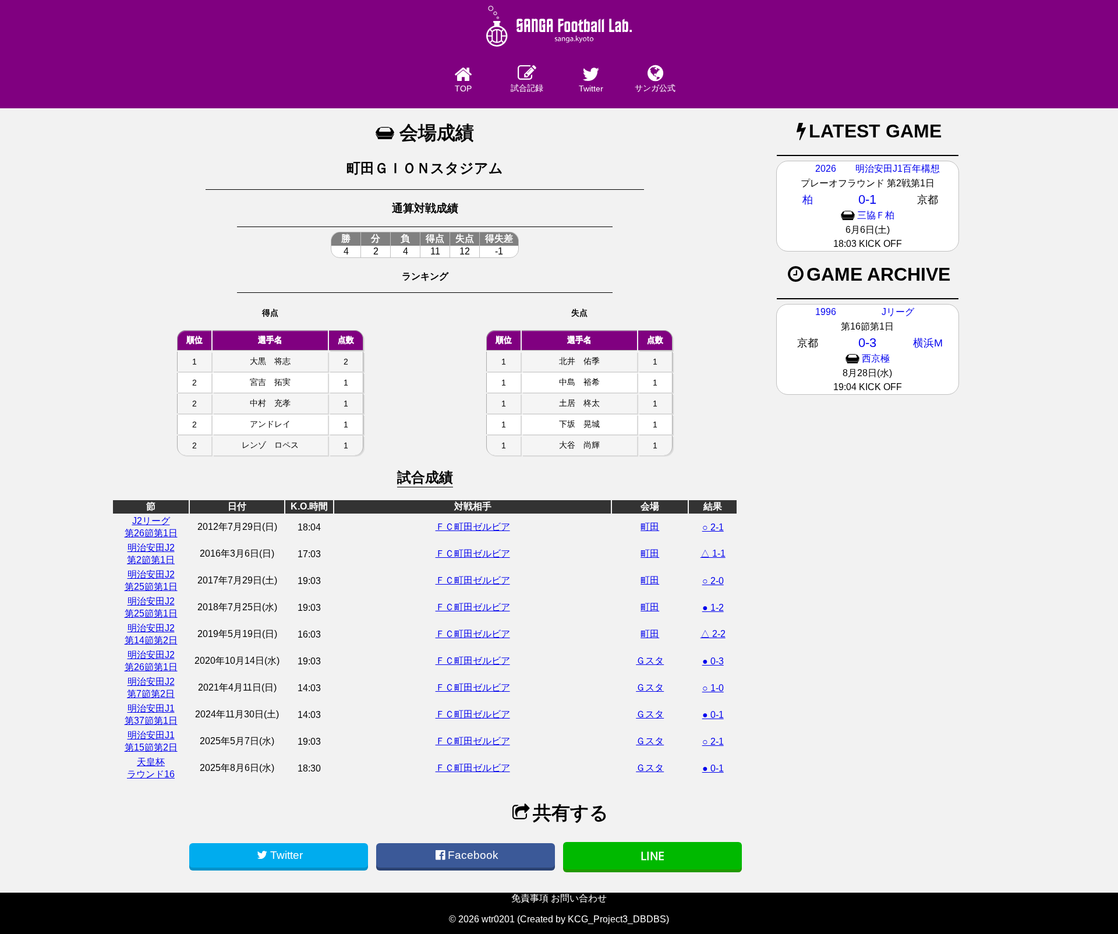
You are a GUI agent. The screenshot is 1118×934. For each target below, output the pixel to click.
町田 (650, 527)
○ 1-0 (713, 688)
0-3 (867, 342)
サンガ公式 (655, 88)
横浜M (928, 343)
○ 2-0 (713, 581)
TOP (463, 88)
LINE (652, 856)
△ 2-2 (713, 634)
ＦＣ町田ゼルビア (473, 527)
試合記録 (527, 88)
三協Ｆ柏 (875, 215)
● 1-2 (713, 608)
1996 (825, 312)
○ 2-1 (713, 527)
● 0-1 (713, 715)
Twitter (591, 88)
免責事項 (530, 898)
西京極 (876, 358)
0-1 (867, 199)
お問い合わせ (579, 898)
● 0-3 (713, 661)
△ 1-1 (713, 553)
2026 (825, 169)
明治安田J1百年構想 (897, 169)
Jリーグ (898, 312)
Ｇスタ (650, 661)
